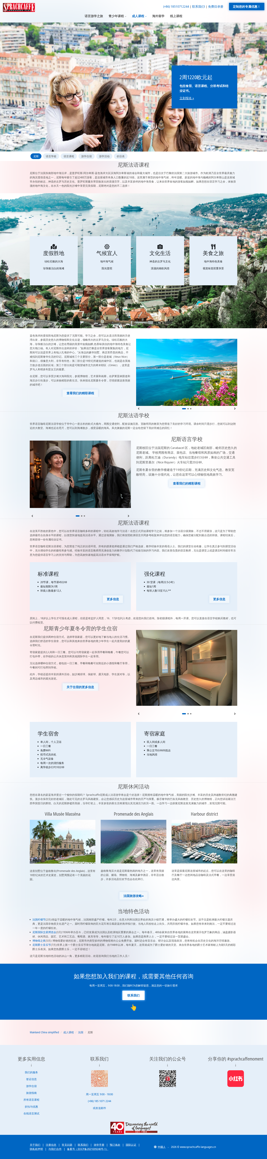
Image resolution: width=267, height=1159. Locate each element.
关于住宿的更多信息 (80, 687)
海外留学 (158, 16)
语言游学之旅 (94, 16)
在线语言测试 (31, 1113)
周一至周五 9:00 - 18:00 (99, 1094)
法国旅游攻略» (133, 896)
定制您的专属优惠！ (246, 6)
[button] (161, 1147)
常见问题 (67, 1145)
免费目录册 (215, 6)
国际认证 (131, 1145)
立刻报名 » (187, 98)
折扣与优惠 (31, 1106)
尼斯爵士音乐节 (41, 945)
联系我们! (198, 6)
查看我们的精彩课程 (80, 393)
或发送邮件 (99, 1108)
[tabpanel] (187, 370)
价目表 (121, 156)
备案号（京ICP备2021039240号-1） (87, 1149)
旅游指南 (31, 1093)
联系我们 (83, 1145)
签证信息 (31, 1079)
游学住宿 (86, 156)
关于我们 (35, 1145)
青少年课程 (116, 16)
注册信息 (51, 1145)
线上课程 (176, 16)
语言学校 (51, 156)
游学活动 (104, 156)
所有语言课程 (31, 1099)
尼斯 (36, 156)
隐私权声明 (36, 1149)
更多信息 (113, 599)
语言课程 (69, 156)
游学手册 (99, 1145)
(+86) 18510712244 (176, 6)
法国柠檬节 (39, 919)
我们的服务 (31, 1072)
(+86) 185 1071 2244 (99, 1101)
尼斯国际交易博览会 (44, 932)
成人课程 (138, 16)
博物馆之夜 (39, 940)
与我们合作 (55, 1149)
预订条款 (115, 1145)
